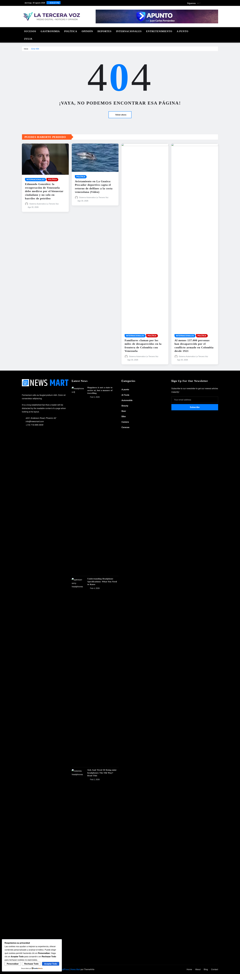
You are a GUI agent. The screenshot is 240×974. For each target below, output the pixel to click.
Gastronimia (50, 31)
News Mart (75, 969)
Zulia (28, 38)
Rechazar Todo (31, 963)
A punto (182, 31)
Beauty (125, 405)
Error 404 (35, 48)
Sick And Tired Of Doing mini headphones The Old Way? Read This (101, 773)
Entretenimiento (159, 31)
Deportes (105, 31)
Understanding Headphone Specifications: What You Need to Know (102, 581)
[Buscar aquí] (217, 30)
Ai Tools (125, 394)
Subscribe (195, 407)
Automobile (127, 400)
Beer (124, 411)
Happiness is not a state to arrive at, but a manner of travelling (99, 390)
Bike (124, 416)
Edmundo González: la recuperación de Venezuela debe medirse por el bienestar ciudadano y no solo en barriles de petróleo (44, 191)
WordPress (64, 969)
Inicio (26, 48)
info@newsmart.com (35, 421)
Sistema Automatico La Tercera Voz (44, 203)
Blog (206, 969)
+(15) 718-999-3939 (34, 424)
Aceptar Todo (50, 963)
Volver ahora (120, 114)
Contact (214, 969)
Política (70, 31)
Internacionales (129, 31)
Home (189, 969)
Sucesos (30, 31)
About (197, 969)
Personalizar (13, 963)
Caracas (125, 427)
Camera (125, 421)
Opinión (87, 31)
